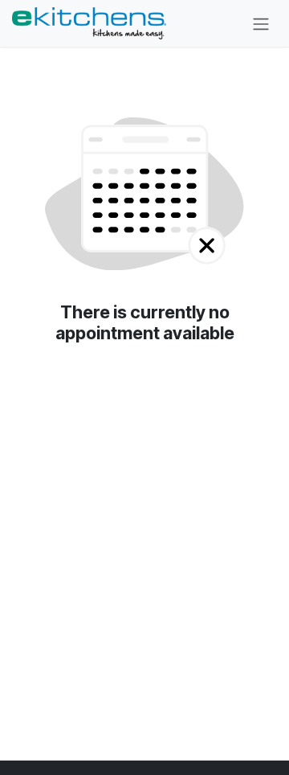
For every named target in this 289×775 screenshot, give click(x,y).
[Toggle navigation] (261, 23)
